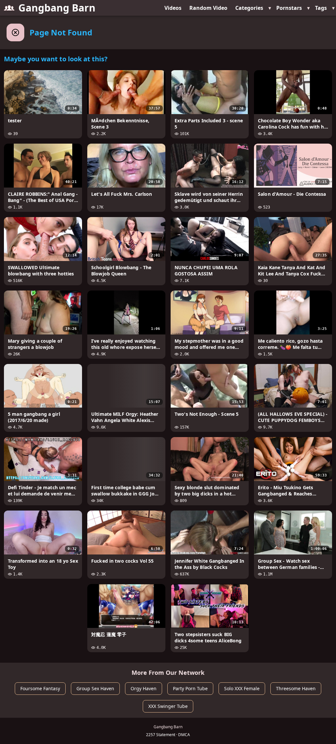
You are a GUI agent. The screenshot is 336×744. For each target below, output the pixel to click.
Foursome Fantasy (40, 688)
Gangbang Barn (56, 7)
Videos (172, 7)
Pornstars (289, 7)
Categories (249, 7)
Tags (321, 7)
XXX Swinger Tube (168, 706)
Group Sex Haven (95, 688)
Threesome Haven (296, 688)
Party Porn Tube (190, 688)
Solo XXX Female (242, 688)
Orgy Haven (144, 688)
